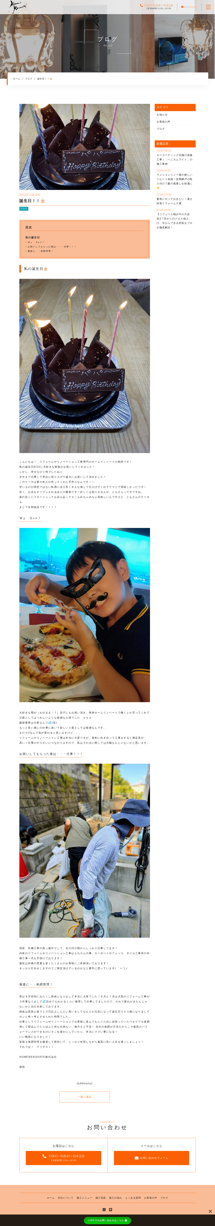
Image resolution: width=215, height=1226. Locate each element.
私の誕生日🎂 (34, 237)
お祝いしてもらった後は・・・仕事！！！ (52, 246)
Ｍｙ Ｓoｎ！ (36, 242)
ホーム (51, 1197)
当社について (66, 1197)
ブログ (24, 209)
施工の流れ (115, 1197)
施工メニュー (84, 1197)
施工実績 (101, 1197)
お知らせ (162, 114)
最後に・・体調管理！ (41, 251)
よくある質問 (133, 1197)
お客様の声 (163, 121)
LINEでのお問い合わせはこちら (106, 1220)
